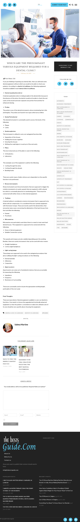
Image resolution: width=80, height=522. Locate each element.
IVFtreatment (61, 191)
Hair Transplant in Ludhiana (63, 156)
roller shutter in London (63, 214)
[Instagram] (14, 5)
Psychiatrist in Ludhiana (65, 207)
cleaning (60, 119)
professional (61, 204)
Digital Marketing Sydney (63, 130)
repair (59, 210)
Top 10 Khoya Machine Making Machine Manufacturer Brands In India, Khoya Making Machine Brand (18, 499)
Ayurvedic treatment (64, 104)
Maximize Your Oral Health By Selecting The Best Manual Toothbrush (25, 364)
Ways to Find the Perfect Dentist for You (9, 361)
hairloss (68, 140)
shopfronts (60, 224)
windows (65, 227)
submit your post (59, 5)
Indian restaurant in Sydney (64, 172)
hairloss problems (63, 143)
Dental (25, 318)
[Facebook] (59, 84)
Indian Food (68, 168)
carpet (59, 116)
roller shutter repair (64, 218)
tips (58, 227)
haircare (60, 140)
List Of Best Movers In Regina (48, 499)
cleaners (67, 116)
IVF (58, 182)
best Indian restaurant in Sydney (64, 112)
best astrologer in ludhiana (63, 108)
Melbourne (60, 201)
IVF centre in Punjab (64, 188)
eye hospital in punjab (64, 136)
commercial (69, 119)
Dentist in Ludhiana (31, 313)
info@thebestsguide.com (10, 470)
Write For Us (8, 457)
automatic (60, 100)
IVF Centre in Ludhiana (64, 185)
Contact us (7, 460)
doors (59, 133)
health (59, 168)
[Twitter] (66, 84)
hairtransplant (62, 152)
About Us (7, 453)
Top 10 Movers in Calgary (47, 496)
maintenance (68, 197)
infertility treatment (64, 179)
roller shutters (62, 221)
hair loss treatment (63, 146)
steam (69, 224)
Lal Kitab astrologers (64, 194)
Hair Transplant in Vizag (65, 164)
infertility (60, 175)
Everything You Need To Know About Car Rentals (54, 503)
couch (59, 122)
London (59, 197)
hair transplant (62, 149)
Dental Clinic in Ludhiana (14, 313)
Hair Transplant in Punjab (63, 161)
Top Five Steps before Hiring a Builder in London (20, 507)
